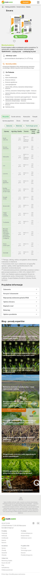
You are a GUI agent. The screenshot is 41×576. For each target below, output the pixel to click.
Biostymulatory (8, 45)
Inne (32, 121)
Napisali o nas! (8, 306)
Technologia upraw (32, 126)
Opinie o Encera (9, 302)
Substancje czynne (26, 538)
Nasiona (4, 542)
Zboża (18, 121)
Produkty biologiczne (26, 555)
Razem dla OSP (6, 563)
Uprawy (4, 548)
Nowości (23, 553)
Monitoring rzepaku (7, 560)
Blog (3, 565)
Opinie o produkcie (10, 314)
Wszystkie (5, 116)
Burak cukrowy (16, 116)
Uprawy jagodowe (8, 121)
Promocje (23, 548)
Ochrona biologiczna (26, 533)
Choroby (4, 550)
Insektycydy (5, 538)
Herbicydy (4, 535)
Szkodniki (4, 553)
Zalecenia (9, 126)
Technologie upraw (26, 550)
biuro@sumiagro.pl (7, 528)
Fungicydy (4, 533)
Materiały (19, 126)
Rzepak (35, 116)
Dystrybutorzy (5, 567)
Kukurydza (26, 116)
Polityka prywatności (7, 570)
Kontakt (25, 2)
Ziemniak (26, 121)
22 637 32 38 (6, 523)
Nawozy (4, 540)
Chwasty (4, 555)
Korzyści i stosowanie (10, 293)
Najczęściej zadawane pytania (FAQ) (16, 298)
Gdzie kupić (22, 36)
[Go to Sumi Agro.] (3, 7)
